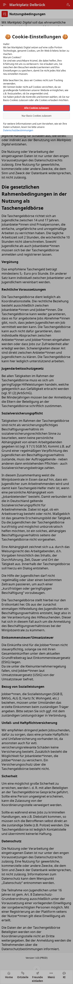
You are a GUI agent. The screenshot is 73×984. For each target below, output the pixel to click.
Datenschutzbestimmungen (18, 130)
